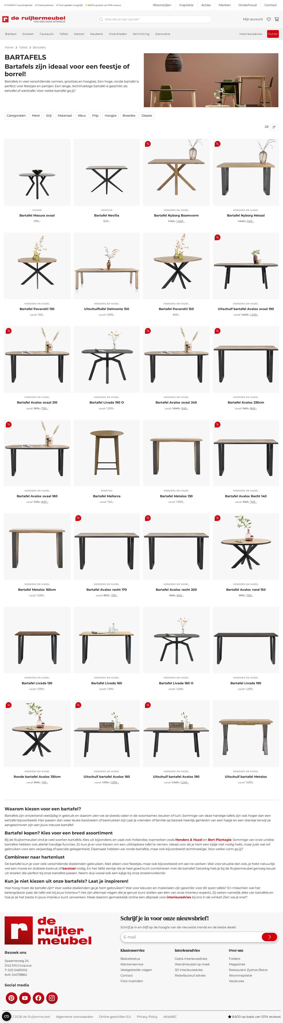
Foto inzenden (132, 981)
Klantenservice (132, 964)
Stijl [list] (49, 115)
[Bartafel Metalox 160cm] (154, 479)
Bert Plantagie (219, 840)
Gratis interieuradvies (191, 959)
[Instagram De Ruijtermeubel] (51, 998)
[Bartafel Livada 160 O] (85, 383)
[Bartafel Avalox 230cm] (224, 383)
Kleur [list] (82, 115)
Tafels (23, 47)
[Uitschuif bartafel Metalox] (246, 733)
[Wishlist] (269, 19)
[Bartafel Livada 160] (37, 664)
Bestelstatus (130, 959)
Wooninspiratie (240, 975)
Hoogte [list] (110, 115)
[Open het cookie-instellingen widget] (6, 1016)
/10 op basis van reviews (104, 5)
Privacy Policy (147, 1017)
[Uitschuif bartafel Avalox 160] (154, 757)
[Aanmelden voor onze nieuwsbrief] (269, 937)
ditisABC (170, 1017)
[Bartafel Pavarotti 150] (176, 266)
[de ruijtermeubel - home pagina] (33, 19)
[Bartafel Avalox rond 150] (37, 757)
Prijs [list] (95, 115)
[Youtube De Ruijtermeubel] (24, 998)
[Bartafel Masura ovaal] (37, 172)
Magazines (237, 964)
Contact (271, 5)
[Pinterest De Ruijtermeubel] (11, 998)
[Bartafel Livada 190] (59, 664)
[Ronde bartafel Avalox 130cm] (224, 570)
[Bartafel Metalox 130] (176, 453)
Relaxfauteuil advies (190, 975)
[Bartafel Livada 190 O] (107, 359)
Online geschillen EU (115, 1017)
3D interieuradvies (189, 970)
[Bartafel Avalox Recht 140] (246, 383)
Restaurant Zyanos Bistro (248, 970)
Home (9, 47)
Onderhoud (248, 5)
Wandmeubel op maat (192, 964)
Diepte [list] (147, 115)
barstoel (69, 868)
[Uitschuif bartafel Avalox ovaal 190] (224, 290)
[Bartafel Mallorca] (107, 453)
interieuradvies (179, 897)
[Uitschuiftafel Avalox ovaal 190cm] (246, 290)
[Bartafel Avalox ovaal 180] (15, 383)
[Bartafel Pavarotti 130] (37, 266)
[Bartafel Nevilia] (107, 172)
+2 (267, 383)
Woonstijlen (162, 5)
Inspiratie (186, 5)
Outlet (273, 34)
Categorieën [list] (16, 115)
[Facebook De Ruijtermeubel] (38, 998)
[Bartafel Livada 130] (37, 640)
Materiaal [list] (65, 115)
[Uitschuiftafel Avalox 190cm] (85, 757)
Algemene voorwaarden (74, 1017)
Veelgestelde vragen (136, 970)
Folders (234, 959)
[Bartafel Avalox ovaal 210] (176, 383)
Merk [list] (36, 115)
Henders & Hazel (188, 840)
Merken (225, 5)
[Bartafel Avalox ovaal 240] (37, 383)
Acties (206, 5)
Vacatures (236, 981)
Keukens (96, 34)
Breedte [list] (129, 115)
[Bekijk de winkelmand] (277, 19)
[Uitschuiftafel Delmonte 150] (107, 266)
